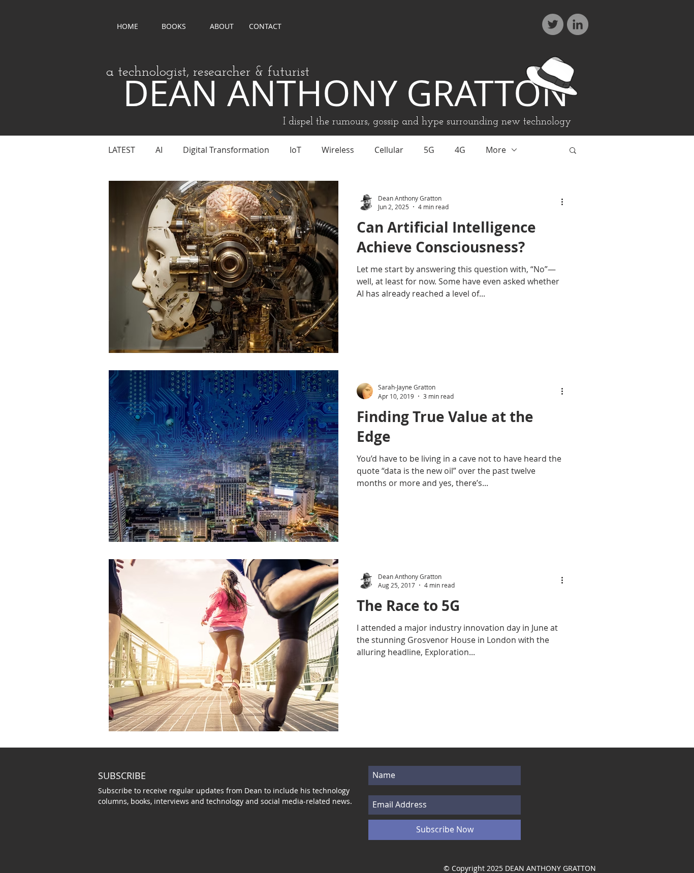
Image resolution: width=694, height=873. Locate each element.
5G (429, 149)
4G (460, 149)
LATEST (121, 149)
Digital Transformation (226, 149)
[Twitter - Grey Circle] (552, 24)
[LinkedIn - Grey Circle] (577, 24)
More (496, 149)
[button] (573, 151)
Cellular (388, 149)
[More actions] (565, 202)
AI (159, 149)
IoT (295, 149)
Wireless (338, 149)
